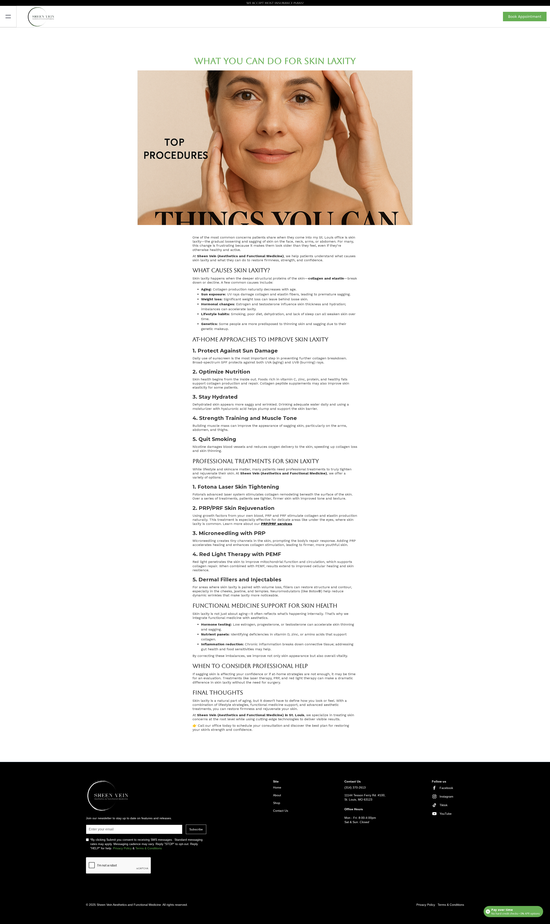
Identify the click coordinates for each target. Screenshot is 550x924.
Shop (276, 803)
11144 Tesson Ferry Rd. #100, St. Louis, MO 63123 (364, 797)
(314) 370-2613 (355, 787)
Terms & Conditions (148, 848)
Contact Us (280, 810)
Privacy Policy (122, 848)
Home (277, 787)
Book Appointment (524, 16)
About (277, 795)
